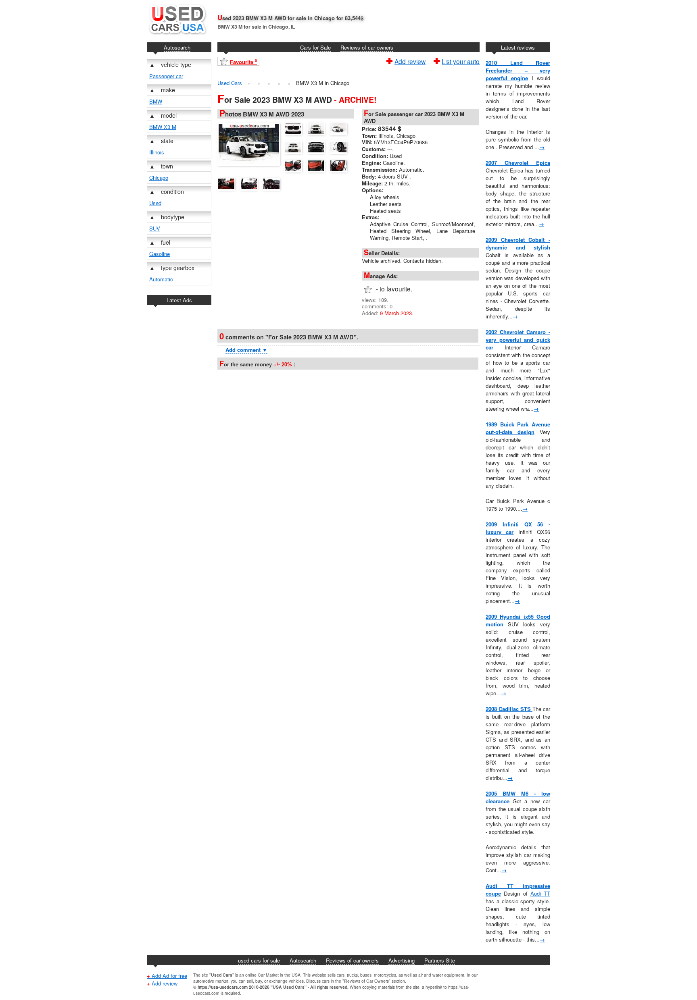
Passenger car (166, 76)
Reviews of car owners (366, 47)
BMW (155, 101)
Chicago (158, 177)
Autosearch (177, 47)
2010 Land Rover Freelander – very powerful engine (518, 70)
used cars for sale (259, 960)
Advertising (401, 960)
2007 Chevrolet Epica (518, 162)
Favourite (243, 62)
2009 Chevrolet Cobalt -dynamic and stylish (518, 243)
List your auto (461, 60)
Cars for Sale (315, 47)
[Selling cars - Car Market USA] (177, 36)
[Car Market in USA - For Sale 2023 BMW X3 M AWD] (250, 143)
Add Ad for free (167, 975)
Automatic (161, 279)
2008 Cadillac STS (509, 709)
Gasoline (159, 254)
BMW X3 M (162, 127)
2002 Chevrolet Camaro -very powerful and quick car (518, 339)
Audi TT (540, 893)
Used (155, 203)
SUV (154, 228)
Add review (410, 60)
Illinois (156, 152)
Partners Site (439, 960)
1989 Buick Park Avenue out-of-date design (518, 428)
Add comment (246, 349)
